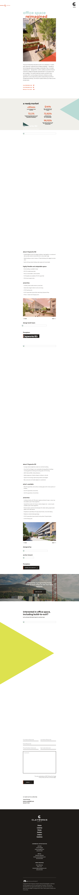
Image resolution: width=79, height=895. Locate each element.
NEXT (53, 318)
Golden (39, 832)
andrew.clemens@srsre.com (39, 856)
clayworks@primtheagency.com (39, 868)
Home (39, 825)
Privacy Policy (42, 777)
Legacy (39, 834)
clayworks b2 (27, 85)
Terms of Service (50, 777)
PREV (25, 318)
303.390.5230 (39, 858)
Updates (39, 837)
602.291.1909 (39, 869)
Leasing (39, 827)
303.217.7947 (39, 850)
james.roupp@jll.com (28, 801)
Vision (39, 830)
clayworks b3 (27, 87)
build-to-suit (27, 89)
